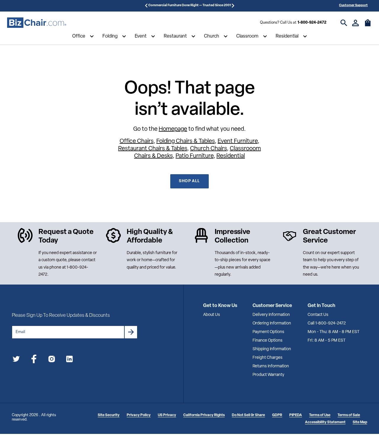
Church (211, 36)
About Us (211, 315)
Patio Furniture (194, 156)
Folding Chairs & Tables (185, 141)
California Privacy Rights (204, 415)
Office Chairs (136, 141)
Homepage (173, 129)
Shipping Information (272, 349)
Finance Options (267, 340)
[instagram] (51, 360)
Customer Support (353, 5)
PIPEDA (295, 415)
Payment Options (268, 332)
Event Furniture (238, 141)
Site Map (360, 422)
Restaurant (175, 36)
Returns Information (271, 366)
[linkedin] (69, 360)
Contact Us (318, 315)
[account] (355, 23)
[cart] (368, 25)
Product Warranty (268, 375)
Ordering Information (272, 323)
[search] (344, 23)
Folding (110, 36)
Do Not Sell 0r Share (248, 415)
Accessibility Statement (325, 422)
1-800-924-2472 (312, 23)
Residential (287, 36)
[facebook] (34, 360)
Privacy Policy (139, 415)
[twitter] (16, 360)
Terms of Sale (349, 415)
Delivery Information (271, 315)
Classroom (247, 36)
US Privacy (167, 415)
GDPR (277, 415)
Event (141, 36)
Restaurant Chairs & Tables (152, 149)
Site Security (109, 415)
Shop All (189, 181)
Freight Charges (267, 358)
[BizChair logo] (36, 22)
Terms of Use (319, 415)
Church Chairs (208, 149)
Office (78, 36)
